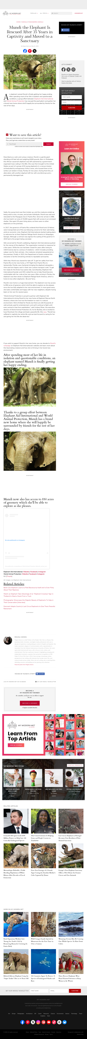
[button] (44, 13)
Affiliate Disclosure (39, 1034)
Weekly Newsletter (73, 74)
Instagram (42, 572)
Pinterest (71, 76)
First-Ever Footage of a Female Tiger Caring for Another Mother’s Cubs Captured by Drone (43, 872)
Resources (46, 1013)
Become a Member (29, 703)
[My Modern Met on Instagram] (38, 1022)
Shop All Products (71, 228)
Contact (53, 1032)
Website (26, 572)
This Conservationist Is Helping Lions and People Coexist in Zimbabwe (42, 838)
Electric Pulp (80, 1034)
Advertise (58, 1032)
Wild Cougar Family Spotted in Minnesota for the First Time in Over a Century (42, 941)
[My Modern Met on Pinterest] (28, 1022)
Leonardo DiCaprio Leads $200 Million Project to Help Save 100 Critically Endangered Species (15, 838)
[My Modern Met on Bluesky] (64, 1022)
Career (40, 1013)
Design (14, 1013)
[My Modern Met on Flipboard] (43, 1022)
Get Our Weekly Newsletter (46, 681)
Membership (79, 13)
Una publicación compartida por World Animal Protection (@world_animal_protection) (28, 566)
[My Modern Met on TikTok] (54, 1022)
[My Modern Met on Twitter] (33, 1022)
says (44, 312)
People (9, 576)
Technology (74, 1013)
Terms (51, 1034)
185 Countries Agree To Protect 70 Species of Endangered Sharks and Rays (43, 978)
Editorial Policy (33, 1032)
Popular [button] (34, 13)
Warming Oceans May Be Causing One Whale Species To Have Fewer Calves (71, 941)
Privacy (47, 1034)
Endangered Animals (35, 22)
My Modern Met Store (14, 766)
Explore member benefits (30, 708)
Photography (21, 1013)
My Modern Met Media (71, 82)
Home (18, 22)
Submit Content (46, 1032)
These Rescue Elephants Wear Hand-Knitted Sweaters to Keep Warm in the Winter (70, 978)
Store (48, 1016)
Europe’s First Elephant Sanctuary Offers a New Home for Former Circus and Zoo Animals (70, 872)
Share (41, 674)
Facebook (33, 572)
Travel (80, 1013)
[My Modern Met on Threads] (59, 1022)
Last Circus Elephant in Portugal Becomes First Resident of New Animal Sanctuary (70, 838)
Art (9, 1013)
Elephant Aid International (43, 99)
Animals (24, 22)
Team (39, 1032)
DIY (35, 1013)
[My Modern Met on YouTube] (49, 1022)
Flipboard (64, 78)
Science (67, 1013)
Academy (42, 1016)
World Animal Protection (15, 101)
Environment (60, 1013)
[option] (49, 753)
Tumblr (77, 76)
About (27, 1032)
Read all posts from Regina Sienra (24, 664)
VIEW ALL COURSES (72, 184)
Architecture (29, 1013)
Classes (53, 1013)
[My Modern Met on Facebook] (22, 1022)
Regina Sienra (26, 46)
